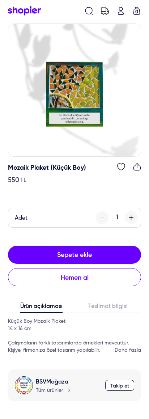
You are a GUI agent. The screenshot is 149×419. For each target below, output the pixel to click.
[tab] (41, 308)
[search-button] (89, 11)
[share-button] (137, 166)
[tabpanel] (74, 336)
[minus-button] (102, 217)
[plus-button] (131, 217)
